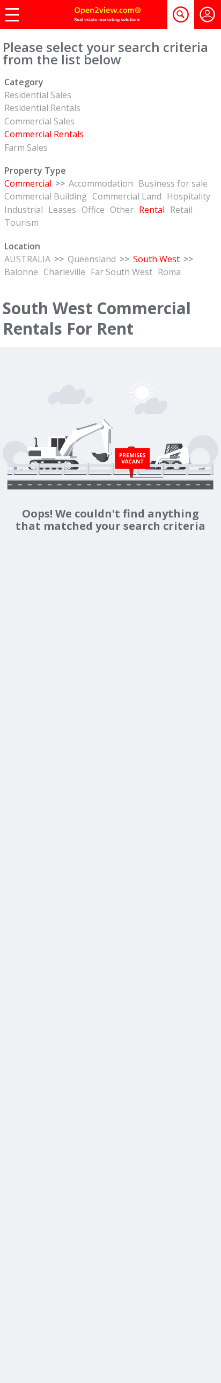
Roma (169, 272)
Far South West (121, 272)
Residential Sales (37, 95)
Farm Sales (26, 147)
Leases (62, 210)
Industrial (23, 210)
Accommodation (101, 183)
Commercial (27, 183)
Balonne (21, 272)
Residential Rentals (42, 108)
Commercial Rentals (44, 134)
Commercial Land (126, 196)
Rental (152, 210)
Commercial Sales (39, 121)
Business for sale (173, 183)
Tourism (21, 222)
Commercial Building (45, 196)
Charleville (64, 272)
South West (156, 259)
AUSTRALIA (27, 259)
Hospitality (188, 196)
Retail (181, 210)
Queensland (92, 259)
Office (93, 210)
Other (122, 210)
